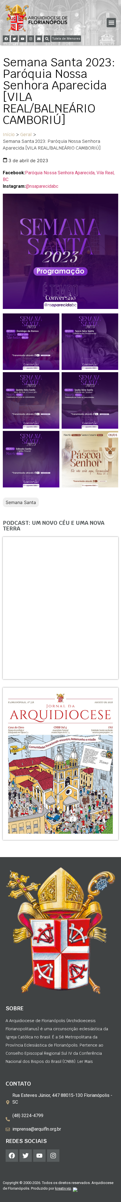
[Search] (47, 38)
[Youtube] (22, 38)
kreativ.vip (63, 1188)
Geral (26, 134)
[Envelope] (38, 38)
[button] (111, 22)
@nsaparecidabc (42, 186)
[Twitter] (14, 38)
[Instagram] (30, 38)
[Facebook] (6, 38)
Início (9, 134)
